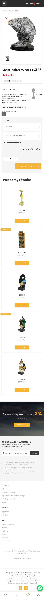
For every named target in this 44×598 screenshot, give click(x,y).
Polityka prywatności (9, 499)
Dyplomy (5, 531)
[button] (22, 81)
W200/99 (22, 253)
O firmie (4, 489)
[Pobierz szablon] (4, 114)
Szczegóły (22, 221)
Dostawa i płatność (8, 492)
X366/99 (22, 379)
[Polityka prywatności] (20, 588)
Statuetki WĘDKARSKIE (12, 11)
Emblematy (6, 541)
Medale (4, 534)
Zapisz (34, 453)
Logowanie (5, 512)
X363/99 (22, 295)
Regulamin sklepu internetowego (13, 496)
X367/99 (22, 337)
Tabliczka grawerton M (9, 111)
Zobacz (20, 425)
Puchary (4, 528)
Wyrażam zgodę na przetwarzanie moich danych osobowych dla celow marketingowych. (19, 463)
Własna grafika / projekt (16, 135)
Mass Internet (26, 558)
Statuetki (5, 538)
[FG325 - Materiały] (37, 93)
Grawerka (10, 126)
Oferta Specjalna (8, 524)
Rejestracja (5, 515)
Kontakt (4, 502)
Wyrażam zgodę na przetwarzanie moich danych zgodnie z (22, 472)
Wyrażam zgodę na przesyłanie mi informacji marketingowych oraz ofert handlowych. (18, 468)
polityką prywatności (12, 473)
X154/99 (22, 210)
